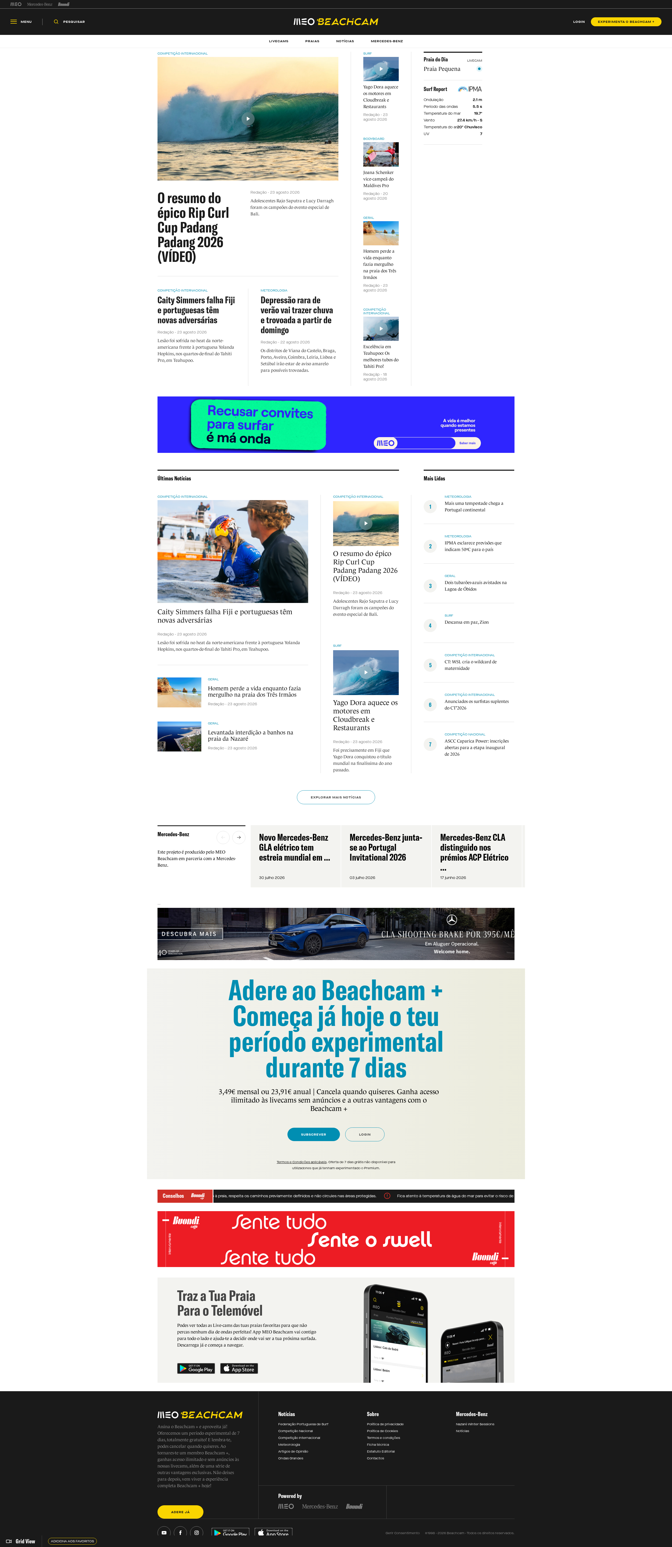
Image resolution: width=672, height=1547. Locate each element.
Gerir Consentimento (403, 1533)
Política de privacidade (385, 1424)
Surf (367, 53)
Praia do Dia (436, 59)
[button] (223, 837)
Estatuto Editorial (381, 1451)
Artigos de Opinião (293, 1451)
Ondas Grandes (290, 1458)
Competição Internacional (183, 53)
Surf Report (435, 89)
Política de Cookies (382, 1431)
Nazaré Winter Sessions (475, 1424)
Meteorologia (274, 290)
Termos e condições (383, 1438)
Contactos (375, 1458)
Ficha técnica (378, 1445)
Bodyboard (373, 139)
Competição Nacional (465, 734)
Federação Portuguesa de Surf (303, 1424)
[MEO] (16, 4)
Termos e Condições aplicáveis (302, 1162)
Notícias (462, 1431)
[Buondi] (64, 4)
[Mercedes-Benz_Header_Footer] (39, 4)
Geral (368, 218)
